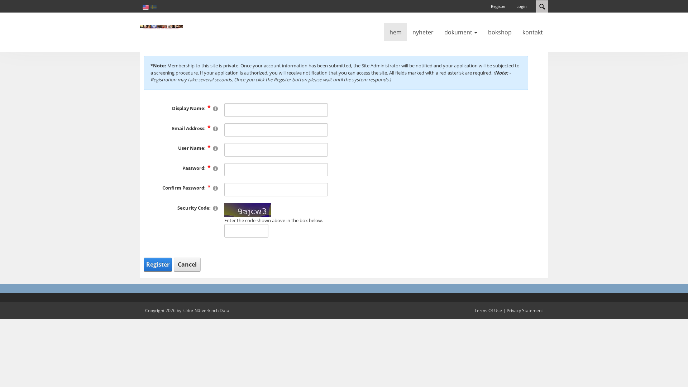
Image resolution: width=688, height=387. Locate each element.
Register (498, 6)
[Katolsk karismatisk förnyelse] (161, 26)
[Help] (215, 108)
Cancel (187, 264)
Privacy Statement (525, 310)
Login (521, 6)
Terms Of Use (488, 310)
